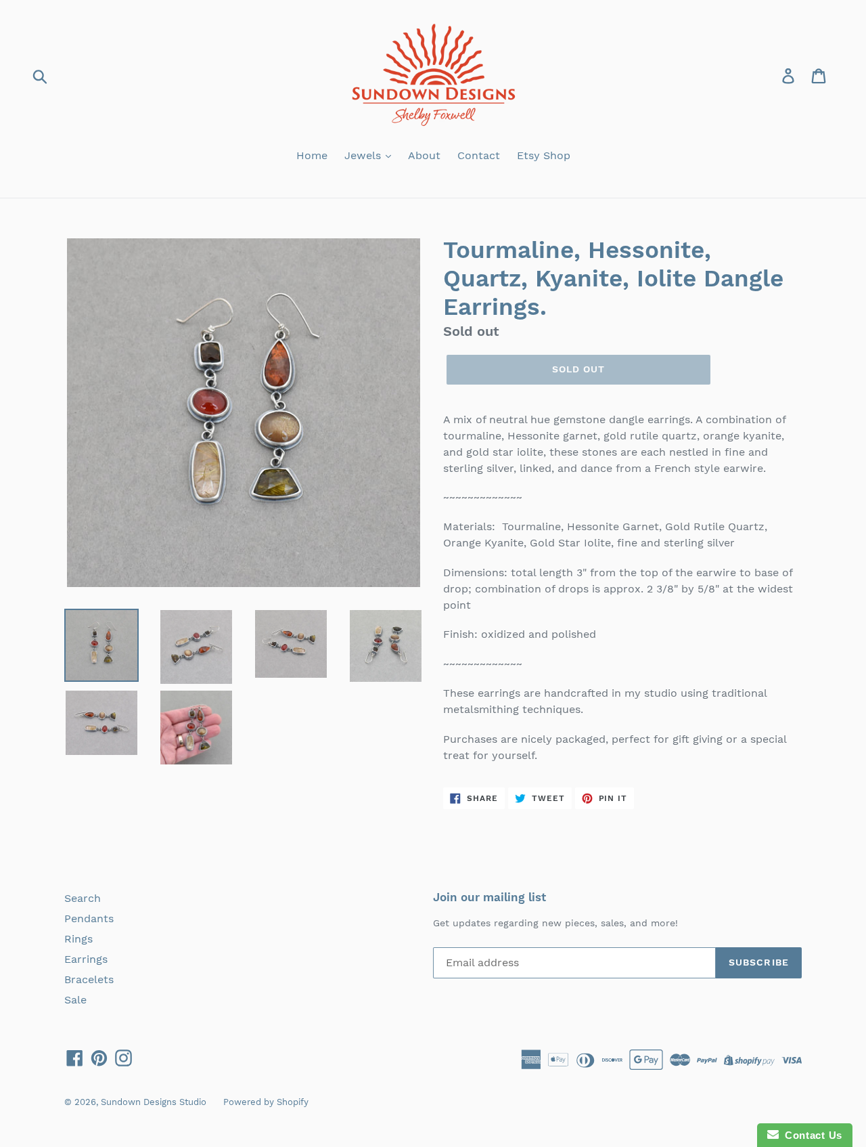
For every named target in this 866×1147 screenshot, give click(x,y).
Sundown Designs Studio (153, 1102)
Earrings (86, 959)
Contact (478, 155)
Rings (78, 938)
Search (82, 898)
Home (311, 155)
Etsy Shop (543, 155)
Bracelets (89, 979)
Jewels (364, 155)
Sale (75, 999)
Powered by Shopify (266, 1102)
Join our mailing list (489, 897)
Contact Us (810, 1135)
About (424, 155)
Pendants (89, 918)
